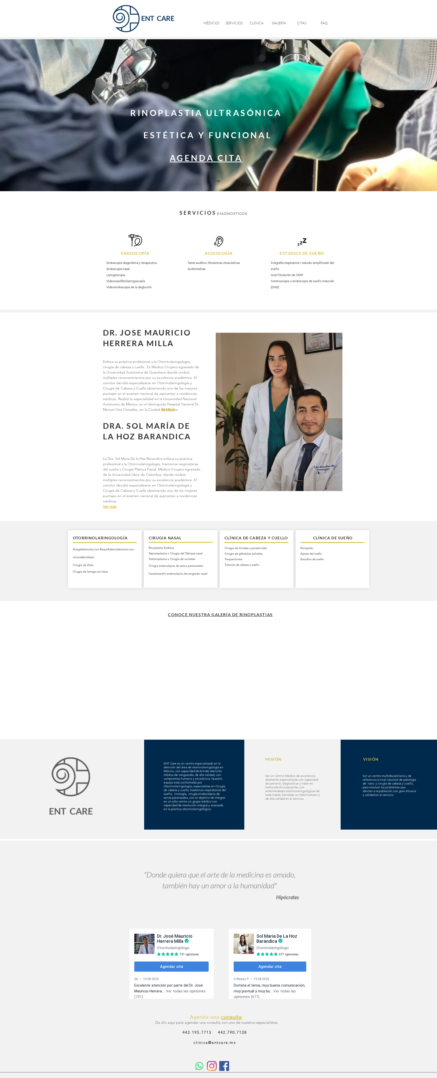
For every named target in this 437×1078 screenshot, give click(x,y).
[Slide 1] (218, 181)
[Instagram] (212, 1066)
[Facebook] (224, 1066)
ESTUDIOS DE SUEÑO (302, 253)
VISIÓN (371, 759)
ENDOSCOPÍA (135, 253)
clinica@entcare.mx (214, 1042)
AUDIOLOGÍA (219, 253)
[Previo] (27, 115)
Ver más (168, 409)
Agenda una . (216, 1017)
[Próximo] (410, 115)
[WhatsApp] (199, 1066)
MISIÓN (273, 759)
